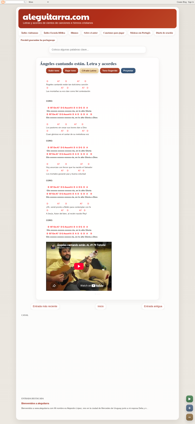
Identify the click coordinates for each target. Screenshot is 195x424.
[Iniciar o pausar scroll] (189, 399)
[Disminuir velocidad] (189, 417)
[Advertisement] (97, 355)
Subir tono (53, 70)
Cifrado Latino (89, 70)
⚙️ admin (98, 294)
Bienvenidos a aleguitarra (35, 403)
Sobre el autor (91, 32)
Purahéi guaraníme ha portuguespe (38, 40)
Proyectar (128, 70)
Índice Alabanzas (29, 32)
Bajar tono (70, 70)
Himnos (74, 32)
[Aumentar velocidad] (189, 408)
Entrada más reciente (45, 306)
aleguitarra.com (56, 16)
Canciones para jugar (113, 32)
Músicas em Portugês (140, 32)
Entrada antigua (153, 306)
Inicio (101, 306)
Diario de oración (164, 32)
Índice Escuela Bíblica (54, 32)
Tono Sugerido (109, 70)
